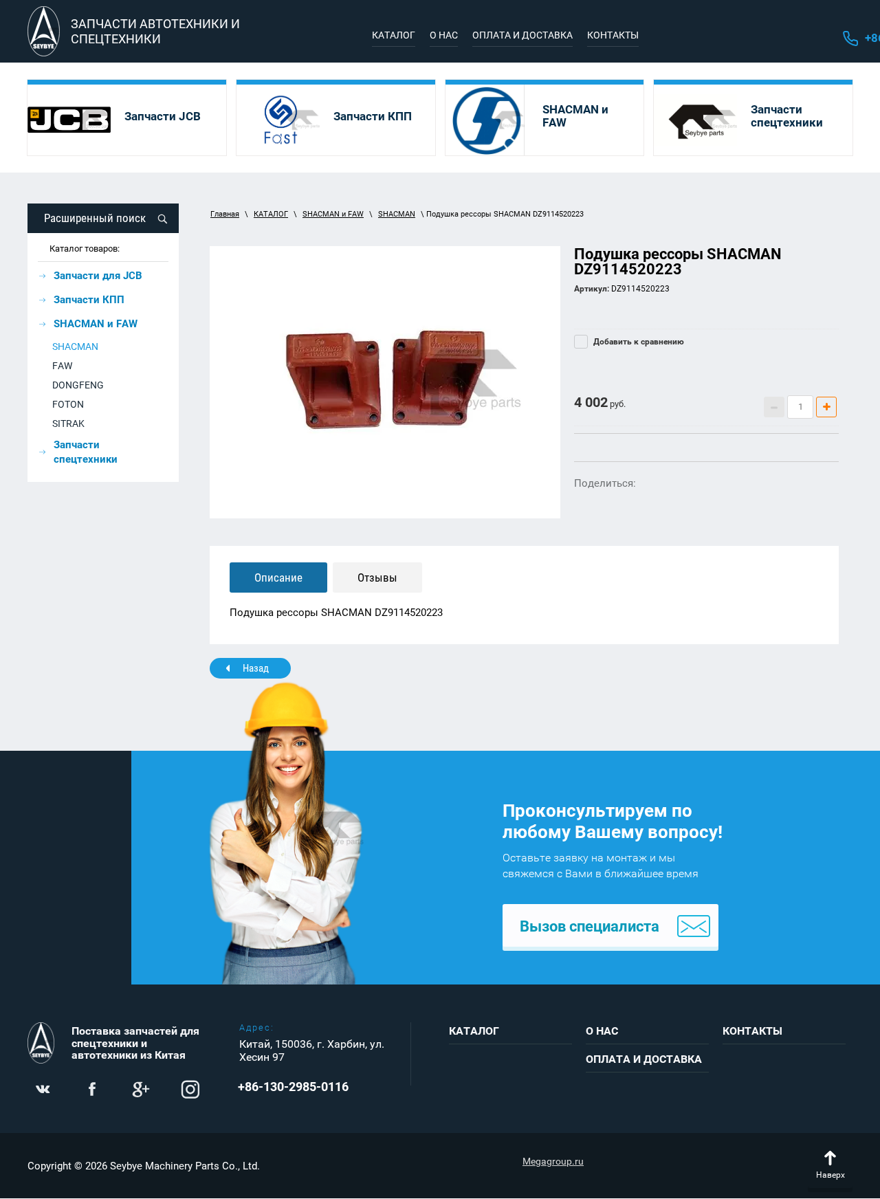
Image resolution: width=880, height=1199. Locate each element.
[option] (385, 382)
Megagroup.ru (553, 1161)
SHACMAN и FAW (333, 214)
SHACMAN (75, 346)
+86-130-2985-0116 (293, 1086)
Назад (256, 668)
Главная (224, 214)
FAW (62, 365)
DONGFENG (78, 385)
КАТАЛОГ (271, 214)
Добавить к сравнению (637, 341)
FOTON (68, 404)
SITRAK (68, 423)
